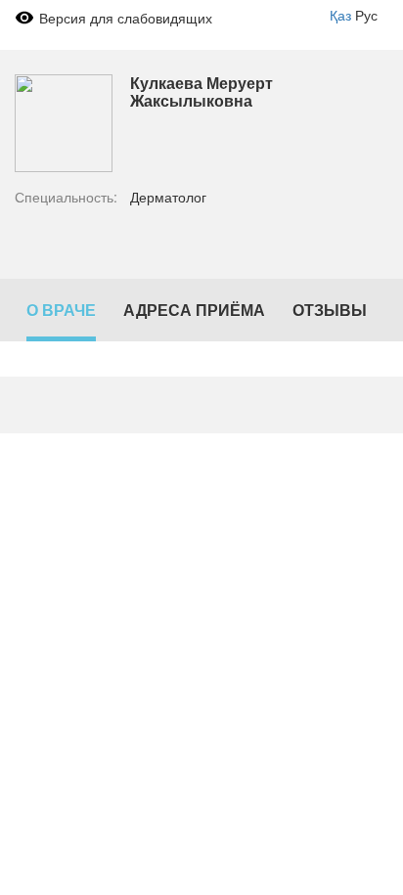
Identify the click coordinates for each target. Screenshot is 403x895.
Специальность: (66, 196)
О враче (61, 309)
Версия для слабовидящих (125, 17)
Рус (366, 14)
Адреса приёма (194, 309)
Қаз (340, 14)
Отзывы (329, 309)
